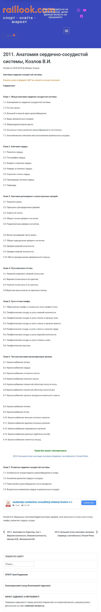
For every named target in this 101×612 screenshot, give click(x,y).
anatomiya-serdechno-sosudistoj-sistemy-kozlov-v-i (42, 502)
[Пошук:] (19, 564)
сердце (24, 520)
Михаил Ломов (32, 68)
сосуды (31, 520)
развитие (15, 520)
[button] (67, 31)
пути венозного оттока (70, 517)
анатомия (45, 517)
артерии (54, 517)
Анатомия (29, 517)
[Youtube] (85, 10)
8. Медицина (18, 517)
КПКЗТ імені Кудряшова (16, 574)
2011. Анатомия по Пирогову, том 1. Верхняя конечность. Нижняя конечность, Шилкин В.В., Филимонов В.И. (27, 535)
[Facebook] (81, 16)
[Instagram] (78, 10)
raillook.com (29, 9)
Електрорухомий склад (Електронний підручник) (27, 585)
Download (89, 503)
